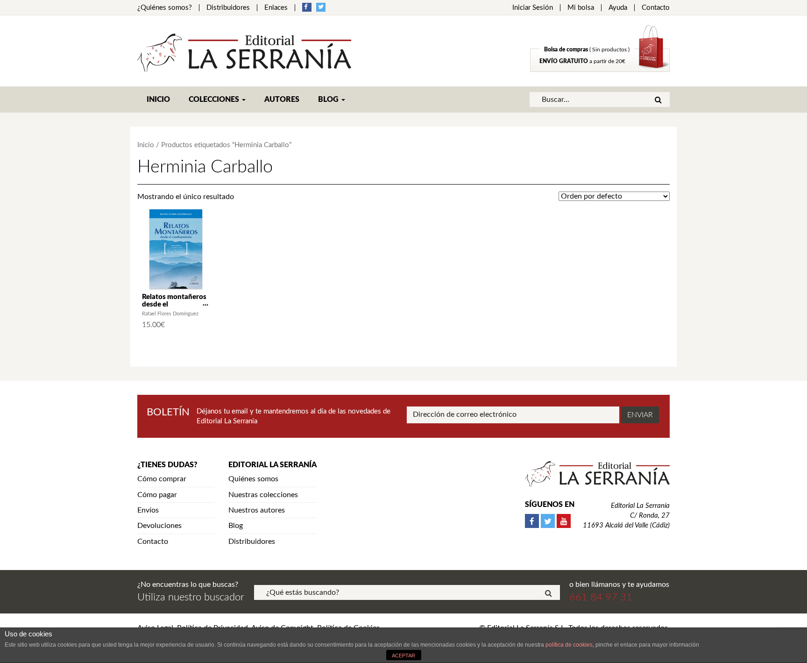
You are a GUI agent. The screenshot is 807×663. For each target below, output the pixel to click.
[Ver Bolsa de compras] (600, 69)
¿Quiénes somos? (164, 7)
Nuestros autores (256, 510)
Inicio (158, 99)
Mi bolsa (580, 7)
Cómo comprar (161, 479)
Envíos (148, 510)
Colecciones (215, 99)
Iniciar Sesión (532, 7)
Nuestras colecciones (263, 495)
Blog (329, 99)
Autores (281, 99)
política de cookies (569, 645)
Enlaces (276, 7)
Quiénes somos (253, 479)
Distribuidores (228, 7)
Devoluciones (159, 525)
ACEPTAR (403, 655)
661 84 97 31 (600, 597)
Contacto (656, 7)
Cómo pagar (157, 495)
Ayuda (618, 7)
